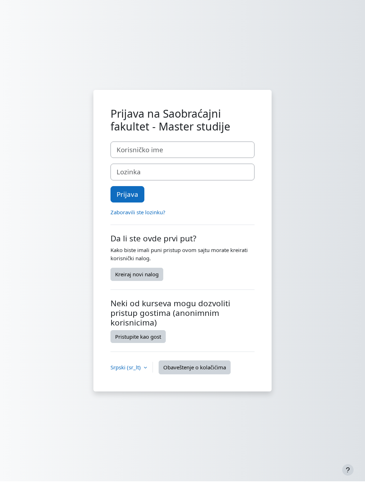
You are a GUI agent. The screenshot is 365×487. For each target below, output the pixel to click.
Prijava (127, 194)
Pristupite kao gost (138, 336)
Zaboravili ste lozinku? (137, 212)
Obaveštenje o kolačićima (194, 367)
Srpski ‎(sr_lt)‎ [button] (126, 367)
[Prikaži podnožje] (348, 470)
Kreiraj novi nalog (137, 274)
